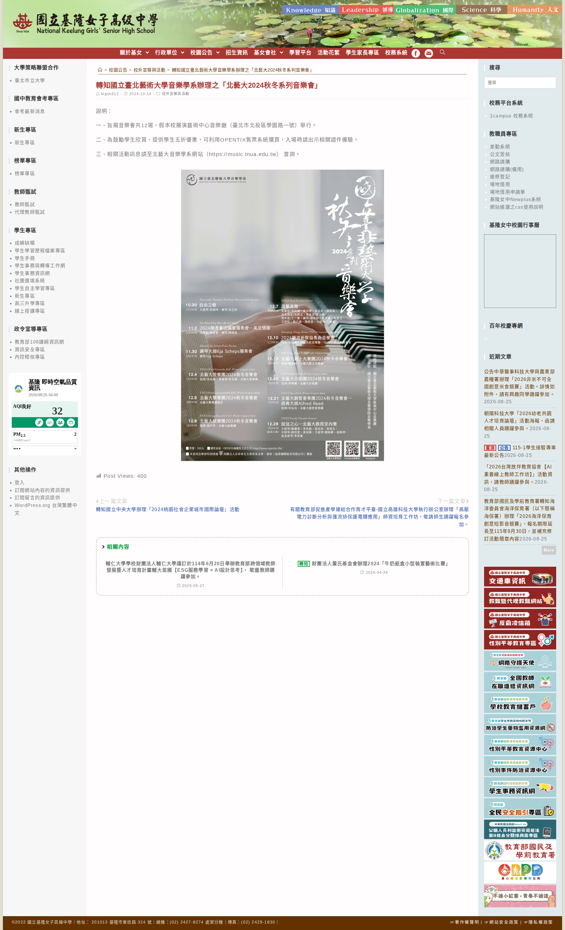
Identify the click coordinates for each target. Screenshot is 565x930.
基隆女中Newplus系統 (515, 199)
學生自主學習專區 (35, 288)
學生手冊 (25, 258)
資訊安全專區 (30, 349)
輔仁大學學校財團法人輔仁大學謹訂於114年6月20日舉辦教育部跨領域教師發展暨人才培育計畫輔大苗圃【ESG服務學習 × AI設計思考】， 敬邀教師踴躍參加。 (190, 570)
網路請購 (500, 161)
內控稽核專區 (30, 356)
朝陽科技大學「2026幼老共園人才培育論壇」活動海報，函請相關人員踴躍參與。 (519, 421)
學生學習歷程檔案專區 (40, 250)
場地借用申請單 (507, 192)
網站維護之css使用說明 (517, 207)
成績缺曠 (25, 243)
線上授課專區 (30, 311)
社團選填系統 (30, 280)
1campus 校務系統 (511, 115)
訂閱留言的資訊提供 (37, 497)
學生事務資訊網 (32, 273)
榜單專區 (25, 173)
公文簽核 (500, 154)
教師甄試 (25, 204)
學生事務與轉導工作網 (40, 265)
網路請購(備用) (507, 169)
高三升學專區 (30, 303)
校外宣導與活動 (175, 94)
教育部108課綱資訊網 (39, 341)
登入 (20, 482)
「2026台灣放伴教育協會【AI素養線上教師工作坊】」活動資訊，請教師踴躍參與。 (518, 474)
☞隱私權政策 (538, 922)
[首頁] (100, 69)
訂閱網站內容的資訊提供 (42, 490)
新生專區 (25, 142)
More (549, 550)
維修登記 (500, 176)
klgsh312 (110, 94)
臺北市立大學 (30, 80)
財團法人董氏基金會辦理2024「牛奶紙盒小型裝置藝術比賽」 (375, 563)
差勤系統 (500, 146)
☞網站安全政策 (501, 922)
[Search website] (442, 53)
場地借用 (500, 184)
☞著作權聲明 (464, 922)
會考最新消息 (30, 111)
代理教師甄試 (30, 212)
